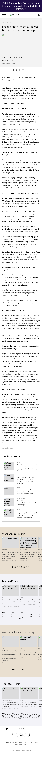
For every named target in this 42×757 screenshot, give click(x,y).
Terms (16, 744)
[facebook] (16, 735)
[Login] (39, 16)
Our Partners (24, 550)
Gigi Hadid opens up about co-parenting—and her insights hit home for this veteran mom (10, 555)
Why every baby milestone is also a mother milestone (28, 601)
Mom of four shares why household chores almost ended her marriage (27, 503)
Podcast (7, 742)
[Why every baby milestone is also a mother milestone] (29, 590)
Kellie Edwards (8, 60)
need (28, 336)
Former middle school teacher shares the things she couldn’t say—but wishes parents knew (27, 492)
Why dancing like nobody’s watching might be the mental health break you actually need (28, 555)
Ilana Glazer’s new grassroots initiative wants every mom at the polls (28, 653)
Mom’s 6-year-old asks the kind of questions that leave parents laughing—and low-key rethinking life (27, 468)
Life (10, 22)
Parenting (20, 462)
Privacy (35, 742)
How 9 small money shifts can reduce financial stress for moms (10, 602)
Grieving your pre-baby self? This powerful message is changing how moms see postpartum (26, 480)
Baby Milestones (29, 604)
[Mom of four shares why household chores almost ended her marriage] (9, 502)
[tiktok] (25, 735)
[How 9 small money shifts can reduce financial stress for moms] (10, 590)
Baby (21, 597)
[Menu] (4, 15)
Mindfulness (7, 114)
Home (4, 22)
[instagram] (12, 735)
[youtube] (21, 735)
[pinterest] (29, 735)
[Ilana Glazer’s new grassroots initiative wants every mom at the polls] (28, 641)
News (18, 475)
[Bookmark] (26, 70)
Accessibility (23, 744)
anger (20, 80)
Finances (15, 606)
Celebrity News (13, 560)
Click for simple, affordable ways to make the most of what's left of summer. (21, 6)
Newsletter (14, 742)
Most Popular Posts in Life (16, 632)
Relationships (21, 498)
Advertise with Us (25, 742)
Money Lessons (7, 597)
